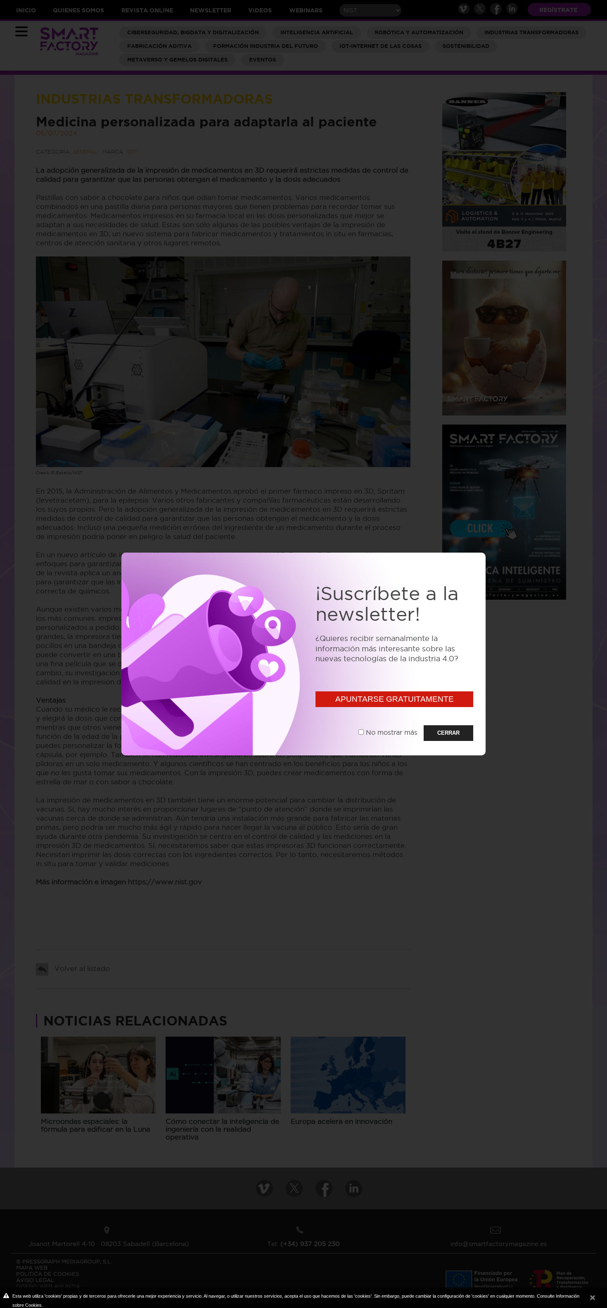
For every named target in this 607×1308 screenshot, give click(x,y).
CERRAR (448, 733)
